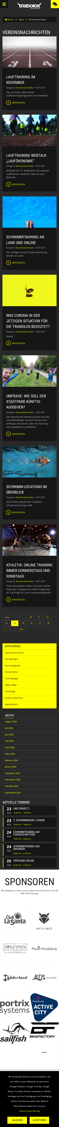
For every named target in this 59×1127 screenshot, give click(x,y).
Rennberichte (11, 671)
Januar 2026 (10, 766)
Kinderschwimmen (14, 697)
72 (47, 617)
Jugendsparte (11, 704)
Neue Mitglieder (12, 665)
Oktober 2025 (11, 786)
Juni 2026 (9, 734)
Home (10, 19)
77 (40, 623)
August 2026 (11, 721)
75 (23, 623)
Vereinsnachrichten (25, 87)
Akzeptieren (39, 1120)
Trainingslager (12, 678)
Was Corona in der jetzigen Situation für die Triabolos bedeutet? (28, 321)
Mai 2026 (9, 740)
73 (6, 623)
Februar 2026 (11, 760)
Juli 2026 (9, 728)
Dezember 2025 (12, 773)
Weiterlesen (18, 102)
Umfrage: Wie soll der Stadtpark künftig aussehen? (26, 402)
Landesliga (10, 691)
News (21, 19)
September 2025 (13, 792)
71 (39, 617)
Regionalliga (11, 684)
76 (31, 623)
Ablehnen (17, 1120)
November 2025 (12, 779)
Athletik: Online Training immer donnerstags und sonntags (29, 571)
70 (31, 617)
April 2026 (9, 747)
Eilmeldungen (11, 659)
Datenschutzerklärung (29, 1111)
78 (48, 623)
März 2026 (10, 753)
